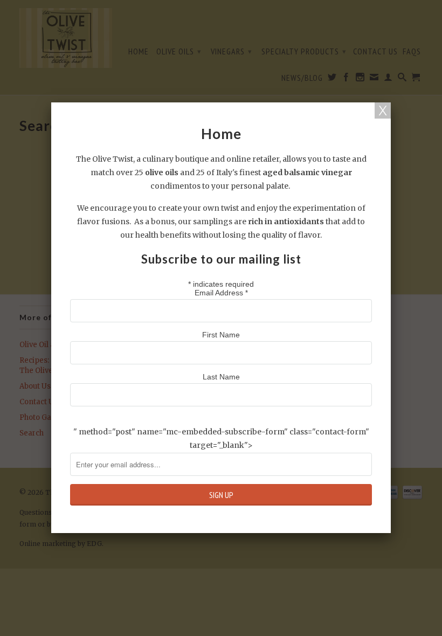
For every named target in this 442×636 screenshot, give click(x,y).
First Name (221, 334)
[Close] (383, 110)
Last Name (221, 376)
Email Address (221, 292)
